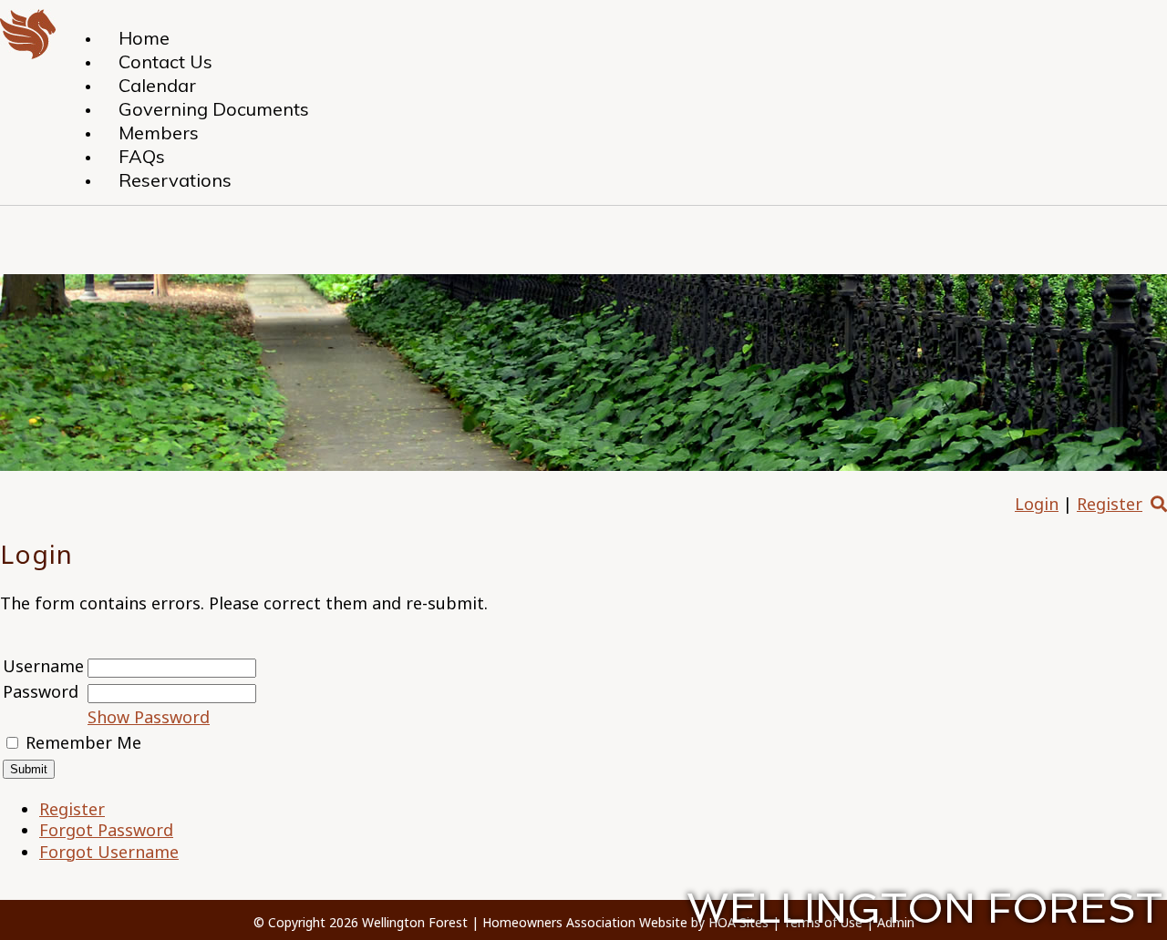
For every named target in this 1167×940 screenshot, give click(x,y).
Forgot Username (109, 852)
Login (1037, 504)
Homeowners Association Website (584, 922)
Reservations (175, 180)
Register (1109, 504)
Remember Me (83, 742)
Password (40, 691)
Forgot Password (106, 830)
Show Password (149, 717)
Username (43, 666)
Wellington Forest (415, 922)
